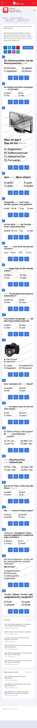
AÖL (5, 709)
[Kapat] (1, 10)
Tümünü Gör (28, 620)
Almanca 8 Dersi (9, 20)
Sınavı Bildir (28, 47)
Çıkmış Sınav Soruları (23, 20)
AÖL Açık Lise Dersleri (17, 18)
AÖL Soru (5, 18)
